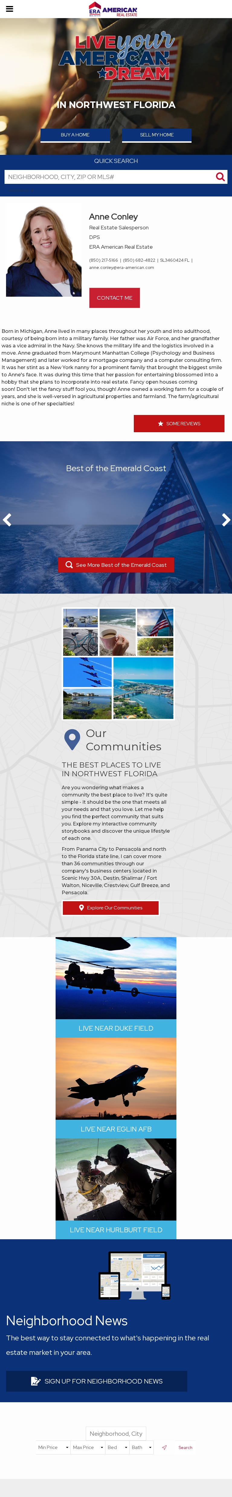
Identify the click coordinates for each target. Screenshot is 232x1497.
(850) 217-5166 (103, 260)
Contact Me (114, 297)
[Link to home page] (116, 9)
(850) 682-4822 (139, 260)
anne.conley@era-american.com (121, 267)
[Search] (220, 177)
